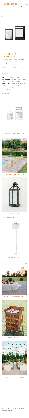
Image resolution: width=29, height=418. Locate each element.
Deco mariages (6, 81)
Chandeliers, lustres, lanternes (18, 79)
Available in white (6, 70)
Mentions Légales (7, 410)
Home (22, 408)
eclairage (9, 85)
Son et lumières (18, 81)
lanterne (23, 85)
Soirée (12, 81)
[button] (13, 17)
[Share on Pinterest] (11, 90)
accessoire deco (15, 83)
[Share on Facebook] (9, 90)
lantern (18, 85)
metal (11, 88)
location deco (6, 88)
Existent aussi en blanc (7, 66)
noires (15, 88)
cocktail (4, 85)
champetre (22, 83)
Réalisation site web (6, 408)
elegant (14, 85)
